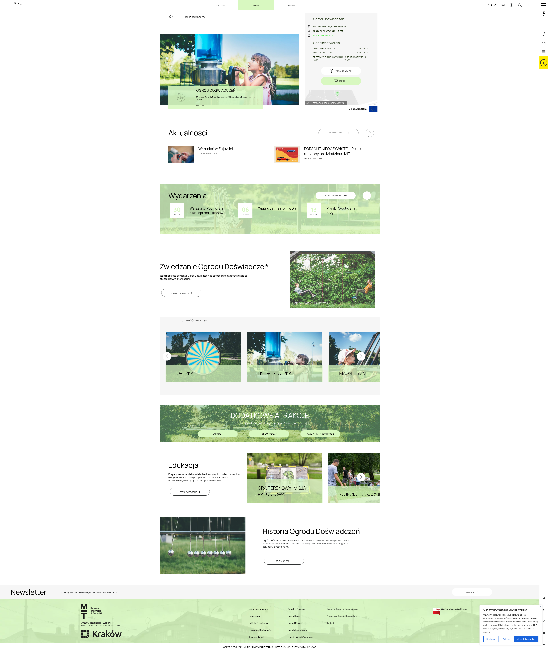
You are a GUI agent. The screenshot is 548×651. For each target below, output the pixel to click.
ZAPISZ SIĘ (471, 592)
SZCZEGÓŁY (201, 105)
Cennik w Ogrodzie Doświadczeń (342, 609)
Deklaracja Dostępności (260, 630)
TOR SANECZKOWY (269, 434)
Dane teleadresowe (297, 630)
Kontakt (330, 623)
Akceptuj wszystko (526, 639)
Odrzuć (506, 639)
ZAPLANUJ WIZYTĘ (343, 71)
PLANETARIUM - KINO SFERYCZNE (320, 434)
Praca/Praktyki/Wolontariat (300, 637)
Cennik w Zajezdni (296, 609)
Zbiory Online (294, 616)
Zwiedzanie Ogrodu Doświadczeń (342, 616)
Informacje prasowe (258, 609)
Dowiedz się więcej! (180, 293)
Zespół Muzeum (295, 623)
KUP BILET (343, 81)
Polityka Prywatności (258, 623)
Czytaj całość (283, 561)
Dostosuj (490, 639)
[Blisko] (540, 606)
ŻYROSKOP (217, 434)
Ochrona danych (256, 637)
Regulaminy (254, 616)
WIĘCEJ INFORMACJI (323, 35)
